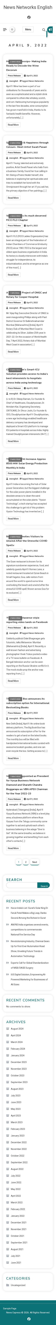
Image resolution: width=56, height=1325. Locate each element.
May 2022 (16, 1189)
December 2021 (19, 1222)
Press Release (14, 76)
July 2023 (15, 1095)
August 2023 (17, 1089)
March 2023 (17, 1122)
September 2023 (19, 1082)
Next (34, 862)
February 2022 (18, 1209)
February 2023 (18, 1129)
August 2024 (17, 1029)
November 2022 (19, 1149)
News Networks (36, 81)
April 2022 (16, 1196)
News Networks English (28, 7)
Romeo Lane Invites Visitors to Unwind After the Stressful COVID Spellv (26, 541)
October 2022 (17, 1155)
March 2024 (17, 1042)
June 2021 (16, 1262)
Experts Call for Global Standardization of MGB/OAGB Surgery (30, 965)
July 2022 (15, 1176)
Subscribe (49, 31)
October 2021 (17, 1236)
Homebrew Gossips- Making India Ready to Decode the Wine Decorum (26, 66)
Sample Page (9, 1308)
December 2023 (19, 1062)
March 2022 (17, 1202)
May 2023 (16, 1109)
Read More (13, 125)
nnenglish (13, 81)
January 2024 (17, 1055)
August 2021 (17, 1249)
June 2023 (16, 1102)
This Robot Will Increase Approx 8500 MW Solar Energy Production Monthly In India (26, 463)
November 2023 (19, 1069)
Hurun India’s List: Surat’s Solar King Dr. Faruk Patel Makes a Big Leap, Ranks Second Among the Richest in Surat (29, 913)
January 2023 (17, 1135)
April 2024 (16, 1035)
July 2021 (15, 1256)
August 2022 (17, 1169)
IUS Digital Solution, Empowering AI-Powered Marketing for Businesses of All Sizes (29, 979)
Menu (28, 29)
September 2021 (19, 1242)
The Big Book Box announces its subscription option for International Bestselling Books (27, 703)
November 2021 (19, 1229)
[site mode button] (12, 29)
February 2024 (18, 1049)
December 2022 (19, 1142)
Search (14, 880)
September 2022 (19, 1162)
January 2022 (17, 1216)
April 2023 (16, 1115)
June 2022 (16, 1182)
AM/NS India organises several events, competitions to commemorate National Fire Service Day (30, 929)
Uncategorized (18, 1285)
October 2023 (17, 1075)
